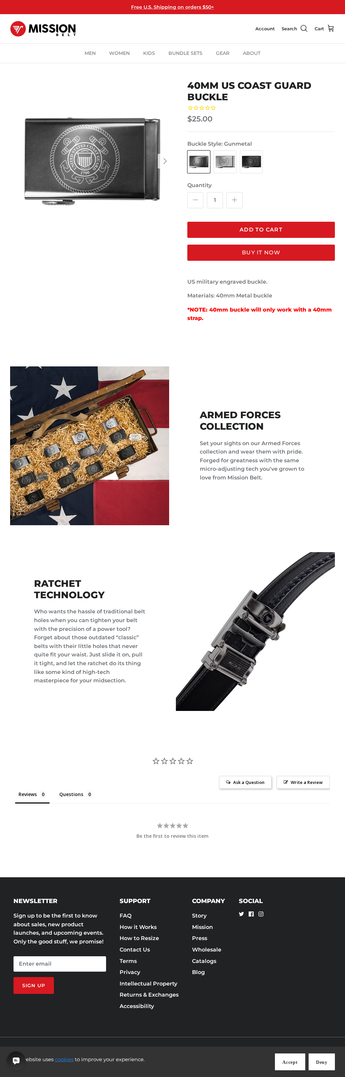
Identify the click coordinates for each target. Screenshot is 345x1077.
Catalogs (204, 961)
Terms (128, 961)
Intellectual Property (148, 983)
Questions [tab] (71, 794)
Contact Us (135, 949)
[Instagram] (260, 914)
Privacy (130, 972)
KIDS (149, 53)
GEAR (222, 53)
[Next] (165, 161)
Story (199, 915)
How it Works (138, 927)
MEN (90, 53)
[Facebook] (251, 914)
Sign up (33, 985)
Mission (202, 927)
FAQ (125, 915)
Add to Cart (261, 229)
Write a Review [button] (307, 782)
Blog (198, 972)
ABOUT (251, 53)
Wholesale (206, 949)
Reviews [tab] (28, 794)
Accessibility (137, 1006)
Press (199, 938)
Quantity (199, 185)
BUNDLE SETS (185, 53)
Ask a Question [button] (248, 782)
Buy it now (261, 252)
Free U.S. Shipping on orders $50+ (172, 7)
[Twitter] (241, 914)
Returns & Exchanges (149, 995)
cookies (64, 1059)
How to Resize (139, 938)
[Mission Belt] (43, 29)
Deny (321, 1062)
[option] (91, 161)
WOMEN (119, 53)
